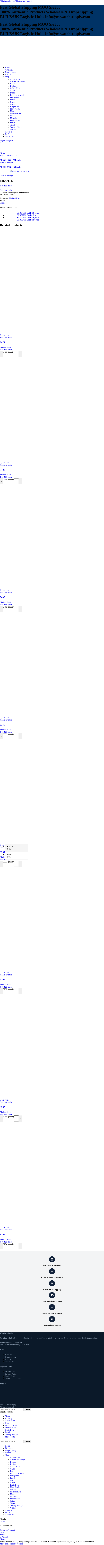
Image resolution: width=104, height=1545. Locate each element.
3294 (2, 1234)
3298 (2, 979)
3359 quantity (8, 734)
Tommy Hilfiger (16, 127)
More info (8, 1544)
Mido (12, 116)
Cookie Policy (10, 1376)
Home (2, 155)
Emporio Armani (17, 95)
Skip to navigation (7, 1)
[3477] (52, 281)
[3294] (52, 1174)
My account (10, 1372)
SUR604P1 (22, 220)
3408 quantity (8, 479)
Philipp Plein (15, 120)
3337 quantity (8, 862)
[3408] (52, 409)
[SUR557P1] (11, 217)
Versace (13, 129)
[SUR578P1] (11, 213)
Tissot (12, 125)
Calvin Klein (15, 88)
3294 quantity (8, 1244)
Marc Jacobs (15, 109)
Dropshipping (10, 1357)
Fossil (12, 100)
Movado (13, 118)
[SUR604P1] (11, 220)
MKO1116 (4, 160)
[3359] (52, 664)
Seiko (12, 123)
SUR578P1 (22, 213)
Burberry (13, 86)
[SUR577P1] (11, 215)
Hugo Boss (14, 106)
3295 (2, 1107)
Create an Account (7, 1530)
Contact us (9, 1361)
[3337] (52, 791)
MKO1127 (4, 167)
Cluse (12, 90)
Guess (12, 104)
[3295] (52, 1046)
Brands (8, 1359)
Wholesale (9, 1355)
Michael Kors (15, 113)
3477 (2, 342)
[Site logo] (8, 63)
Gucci (12, 102)
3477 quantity (8, 352)
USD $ (10, 848)
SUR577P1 (22, 215)
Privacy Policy (11, 1374)
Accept (20, 1544)
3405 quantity (8, 607)
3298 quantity (8, 989)
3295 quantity (8, 1116)
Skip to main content (23, 1)
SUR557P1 (22, 217)
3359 (2, 724)
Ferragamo (14, 97)
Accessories (15, 79)
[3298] (52, 919)
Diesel (12, 93)
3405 (2, 597)
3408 (2, 470)
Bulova (13, 84)
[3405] (52, 536)
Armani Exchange (17, 81)
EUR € (10, 855)
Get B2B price (15, 160)
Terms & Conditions (13, 1378)
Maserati (13, 111)
